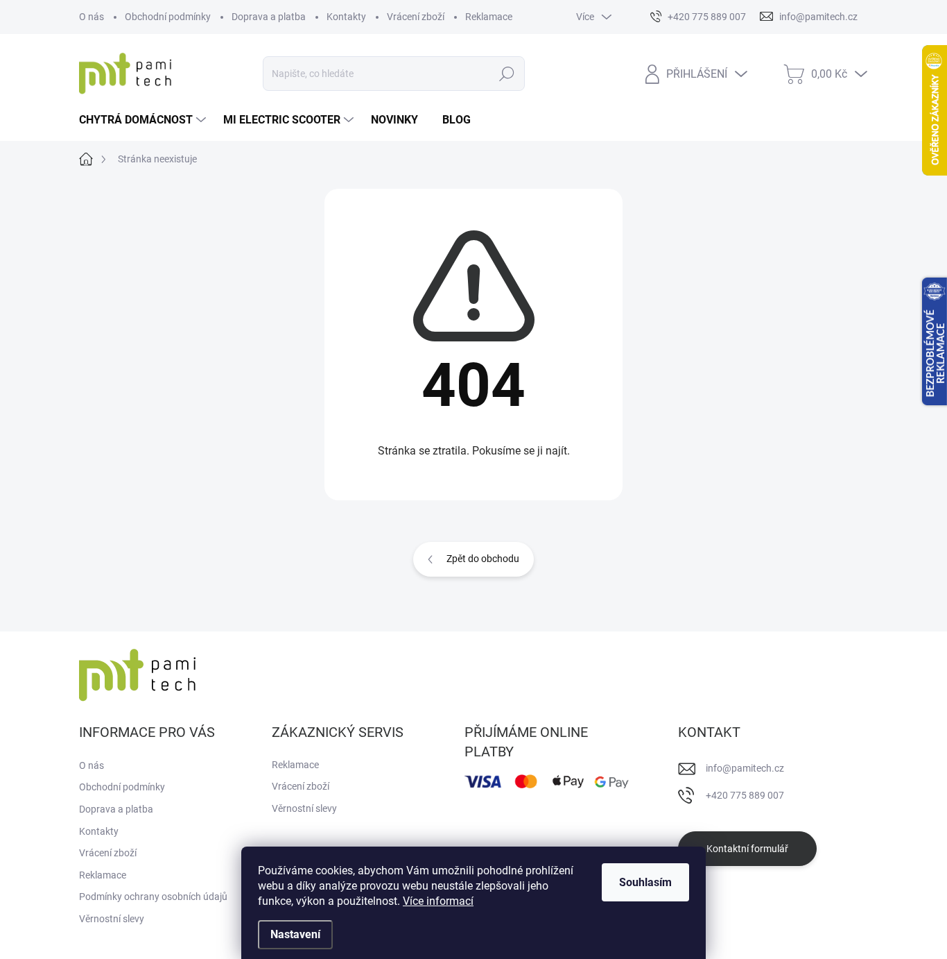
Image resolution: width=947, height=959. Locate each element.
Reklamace (488, 16)
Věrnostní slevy (111, 918)
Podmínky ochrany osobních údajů (153, 896)
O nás (91, 16)
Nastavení (295, 934)
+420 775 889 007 (745, 795)
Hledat (507, 73)
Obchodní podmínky (168, 16)
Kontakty (346, 16)
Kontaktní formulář (747, 848)
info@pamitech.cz (745, 768)
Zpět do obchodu (482, 558)
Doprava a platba (269, 16)
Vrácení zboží (415, 16)
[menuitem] (144, 120)
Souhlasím (645, 882)
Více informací (438, 901)
